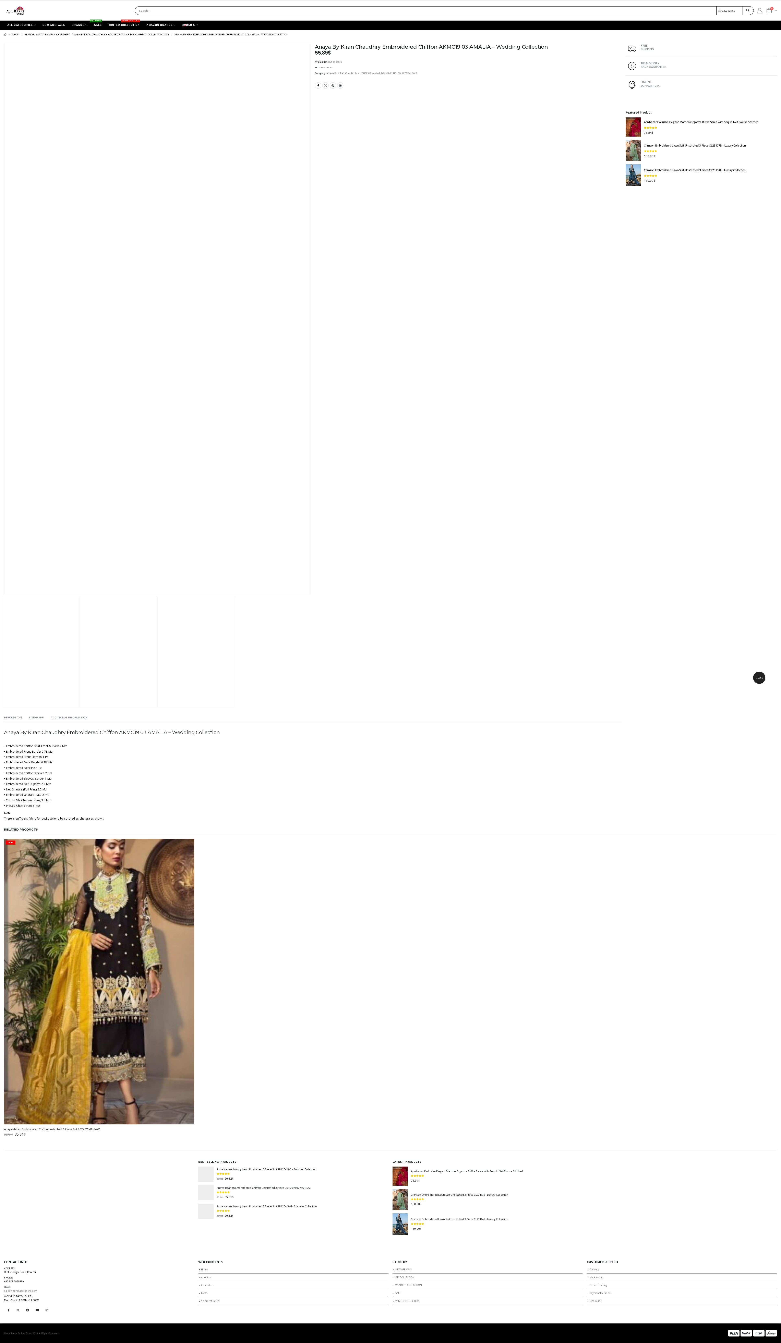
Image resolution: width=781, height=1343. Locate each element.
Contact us (207, 1285)
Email (340, 85)
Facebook (318, 85)
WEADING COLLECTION (408, 1285)
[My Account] (760, 10)
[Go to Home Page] (5, 34)
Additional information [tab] (69, 717)
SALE (96, 23)
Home (204, 1269)
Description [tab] (13, 717)
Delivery (594, 1269)
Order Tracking (598, 1285)
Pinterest (333, 85)
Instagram (47, 1310)
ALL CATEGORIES (20, 25)
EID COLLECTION (404, 1277)
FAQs (204, 1293)
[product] (633, 127)
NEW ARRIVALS (54, 25)
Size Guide (596, 1301)
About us (206, 1277)
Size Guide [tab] (36, 717)
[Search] (748, 11)
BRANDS (78, 25)
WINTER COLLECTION (124, 23)
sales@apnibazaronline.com (20, 1290)
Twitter (325, 85)
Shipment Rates (210, 1301)
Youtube (37, 1310)
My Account (596, 1277)
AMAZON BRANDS (159, 25)
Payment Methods (600, 1293)
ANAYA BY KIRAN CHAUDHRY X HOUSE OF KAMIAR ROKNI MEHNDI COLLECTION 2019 (371, 73)
